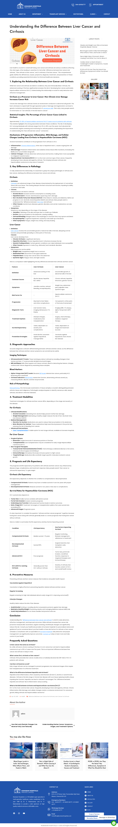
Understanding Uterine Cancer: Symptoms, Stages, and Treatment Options (57, 725)
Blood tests (29, 377)
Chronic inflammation (28, 145)
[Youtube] (24, 813)
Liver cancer (14, 231)
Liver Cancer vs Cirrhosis (62, 696)
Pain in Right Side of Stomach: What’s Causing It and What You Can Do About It (93, 57)
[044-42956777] (73, 5)
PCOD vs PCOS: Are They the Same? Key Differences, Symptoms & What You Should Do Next (94, 71)
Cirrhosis (13, 183)
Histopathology (15, 388)
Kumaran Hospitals (46, 632)
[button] (37, 14)
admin (23, 714)
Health (23, 696)
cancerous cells (48, 108)
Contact (107, 14)
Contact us (46, 634)
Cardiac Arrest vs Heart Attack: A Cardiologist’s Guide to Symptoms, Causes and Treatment (94, 63)
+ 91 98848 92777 (57, 810)
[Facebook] (14, 813)
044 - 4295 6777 (56, 802)
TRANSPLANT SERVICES (57, 14)
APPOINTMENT (98, 4)
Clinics (92, 14)
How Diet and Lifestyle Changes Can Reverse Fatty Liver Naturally (24, 725)
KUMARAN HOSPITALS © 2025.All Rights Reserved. (59, 825)
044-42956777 (80, 4)
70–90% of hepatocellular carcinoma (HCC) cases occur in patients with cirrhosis (45, 121)
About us (22, 14)
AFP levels (42, 373)
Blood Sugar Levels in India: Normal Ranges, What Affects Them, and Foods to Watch (93, 51)
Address (54, 792)
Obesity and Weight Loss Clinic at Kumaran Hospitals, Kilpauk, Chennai (94, 46)
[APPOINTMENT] (90, 5)
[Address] (49, 794)
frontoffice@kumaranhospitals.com (61, 816)
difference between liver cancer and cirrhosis (37, 620)
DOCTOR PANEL (78, 14)
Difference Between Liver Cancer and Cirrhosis (42, 696)
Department (36, 14)
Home (10, 14)
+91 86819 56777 (67, 802)
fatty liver (40, 202)
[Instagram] (19, 813)
